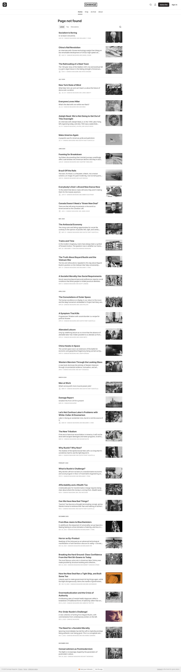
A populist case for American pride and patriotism (77, 138)
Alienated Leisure (67, 329)
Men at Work (65, 383)
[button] (80, 11)
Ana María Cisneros (88, 635)
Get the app (99, 669)
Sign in (174, 5)
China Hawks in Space (69, 346)
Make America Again (68, 135)
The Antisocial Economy (70, 224)
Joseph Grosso (84, 353)
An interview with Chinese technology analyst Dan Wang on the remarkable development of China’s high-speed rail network (80, 51)
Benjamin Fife (87, 546)
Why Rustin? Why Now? (70, 448)
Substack (159, 669)
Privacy (20, 669)
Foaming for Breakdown (70, 154)
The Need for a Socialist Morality (74, 628)
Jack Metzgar (83, 492)
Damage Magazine (70, 38)
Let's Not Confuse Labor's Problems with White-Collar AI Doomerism (78, 413)
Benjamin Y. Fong (85, 38)
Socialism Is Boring (68, 33)
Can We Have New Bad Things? (74, 501)
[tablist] (69, 27)
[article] (90, 37)
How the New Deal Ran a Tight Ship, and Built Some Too (80, 575)
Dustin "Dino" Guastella (86, 140)
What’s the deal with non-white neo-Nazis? (74, 104)
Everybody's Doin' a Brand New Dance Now (79, 187)
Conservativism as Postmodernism (75, 649)
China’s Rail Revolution (69, 47)
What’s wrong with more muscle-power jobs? (75, 386)
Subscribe (164, 5)
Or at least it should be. (67, 36)
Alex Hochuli (83, 178)
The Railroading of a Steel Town (74, 64)
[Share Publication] (155, 5)
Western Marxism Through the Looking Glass (80, 362)
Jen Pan (78, 126)
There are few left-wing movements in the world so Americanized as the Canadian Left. (77, 207)
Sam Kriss (82, 107)
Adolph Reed (89, 126)
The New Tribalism (68, 431)
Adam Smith (83, 337)
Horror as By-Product (69, 538)
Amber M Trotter (88, 603)
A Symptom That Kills (69, 313)
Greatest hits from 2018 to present (71, 401)
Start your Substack (86, 669)
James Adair (86, 211)
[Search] (151, 5)
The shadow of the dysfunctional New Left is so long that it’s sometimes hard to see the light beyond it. (80, 452)
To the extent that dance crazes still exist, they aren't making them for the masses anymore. (80, 191)
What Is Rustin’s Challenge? (72, 468)
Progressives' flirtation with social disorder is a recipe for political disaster (79, 317)
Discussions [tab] (75, 27)
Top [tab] (67, 27)
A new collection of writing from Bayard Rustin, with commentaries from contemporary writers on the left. (78, 616)
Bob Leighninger (91, 584)
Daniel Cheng (86, 55)
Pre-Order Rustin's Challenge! (73, 612)
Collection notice (33, 669)
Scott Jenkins (83, 283)
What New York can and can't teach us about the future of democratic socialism (79, 89)
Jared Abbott (86, 92)
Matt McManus (84, 369)
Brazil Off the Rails (67, 170)
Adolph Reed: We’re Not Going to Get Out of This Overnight (79, 117)
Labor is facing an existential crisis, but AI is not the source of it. (81, 419)
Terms (25, 669)
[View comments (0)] (74, 58)
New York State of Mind (70, 85)
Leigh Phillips (83, 304)
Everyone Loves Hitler (69, 101)
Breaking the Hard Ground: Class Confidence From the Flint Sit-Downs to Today (80, 556)
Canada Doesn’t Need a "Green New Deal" (78, 203)
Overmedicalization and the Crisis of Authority (76, 594)
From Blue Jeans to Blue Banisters (75, 522)
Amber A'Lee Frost (88, 194)
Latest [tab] (62, 27)
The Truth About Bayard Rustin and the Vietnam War (77, 258)
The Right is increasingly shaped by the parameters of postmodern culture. (78, 653)
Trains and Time (66, 241)
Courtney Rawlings (85, 162)
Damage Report (66, 398)
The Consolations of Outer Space (75, 297)
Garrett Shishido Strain (91, 565)
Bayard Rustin (84, 439)
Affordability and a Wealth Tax (73, 485)
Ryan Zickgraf (86, 71)
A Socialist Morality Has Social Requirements (80, 276)
